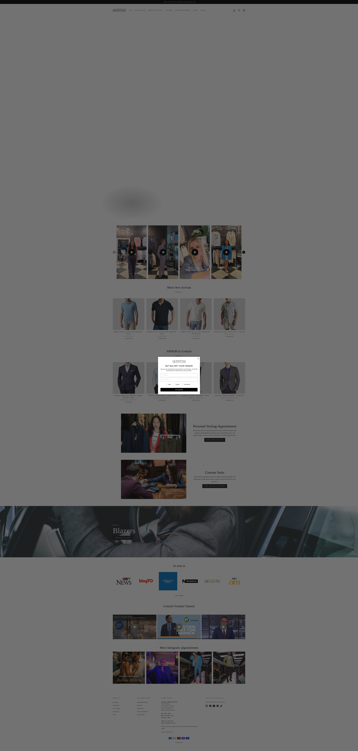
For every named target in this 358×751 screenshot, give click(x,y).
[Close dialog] (198, 358)
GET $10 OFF (179, 390)
